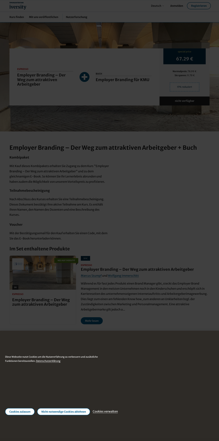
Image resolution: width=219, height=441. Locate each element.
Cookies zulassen (19, 411)
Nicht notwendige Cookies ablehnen (63, 411)
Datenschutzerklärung (48, 361)
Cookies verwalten (105, 411)
